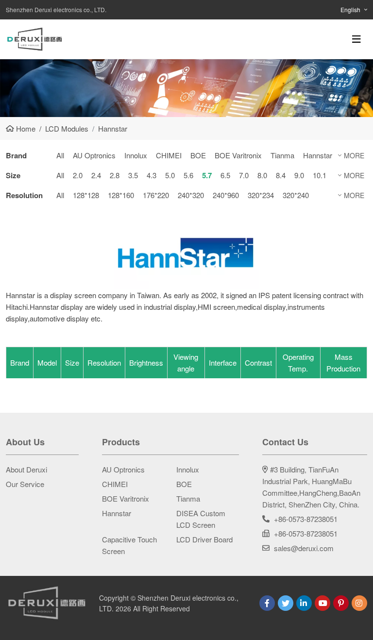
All (60, 155)
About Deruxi (26, 469)
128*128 (86, 195)
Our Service (25, 484)
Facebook (267, 603)
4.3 (151, 175)
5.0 (170, 175)
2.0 (78, 175)
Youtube (322, 603)
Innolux (135, 155)
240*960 (226, 195)
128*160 (121, 195)
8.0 (262, 175)
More (354, 155)
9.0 (299, 175)
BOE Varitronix (238, 155)
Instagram (359, 603)
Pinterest (341, 603)
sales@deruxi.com (304, 548)
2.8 (114, 175)
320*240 (296, 195)
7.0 (244, 175)
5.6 (188, 175)
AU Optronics (94, 155)
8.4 (281, 175)
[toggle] (356, 39)
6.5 (225, 175)
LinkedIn (304, 603)
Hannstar (317, 155)
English (350, 9)
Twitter (285, 603)
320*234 (261, 195)
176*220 (156, 195)
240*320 (191, 195)
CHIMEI (169, 155)
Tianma (282, 155)
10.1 (319, 175)
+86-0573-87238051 (306, 519)
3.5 (133, 175)
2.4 (96, 175)
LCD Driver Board (204, 539)
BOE (198, 155)
